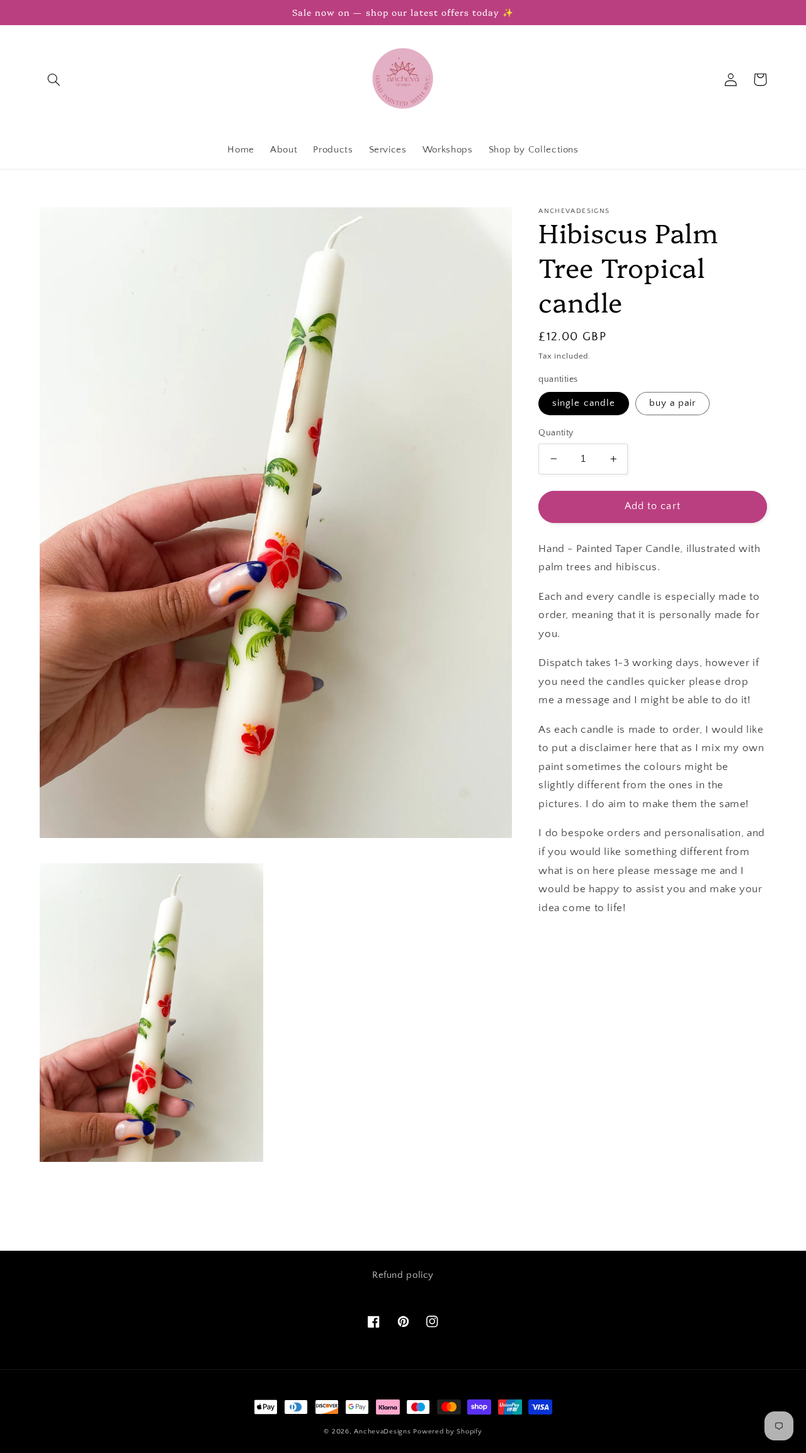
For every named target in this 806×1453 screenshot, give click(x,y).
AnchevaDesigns (382, 1431)
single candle (583, 403)
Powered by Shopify (447, 1431)
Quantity (555, 433)
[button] (54, 79)
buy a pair (672, 403)
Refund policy (403, 1275)
